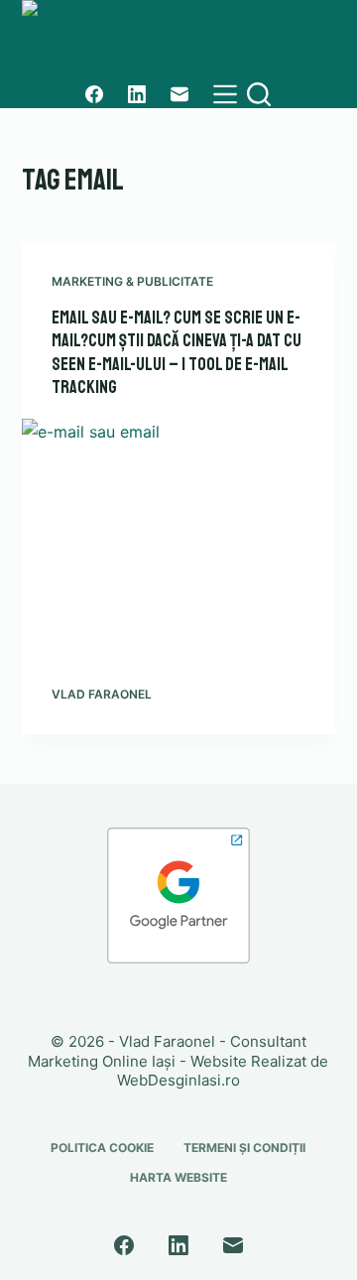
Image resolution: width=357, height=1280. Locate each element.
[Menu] (225, 94)
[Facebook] (94, 94)
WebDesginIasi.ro (178, 1080)
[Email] (179, 94)
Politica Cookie (102, 1147)
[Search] (259, 94)
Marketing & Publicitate (132, 281)
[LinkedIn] (137, 94)
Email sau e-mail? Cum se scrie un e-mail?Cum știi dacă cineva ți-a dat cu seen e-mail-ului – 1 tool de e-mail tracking (176, 352)
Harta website (178, 1177)
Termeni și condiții (244, 1147)
